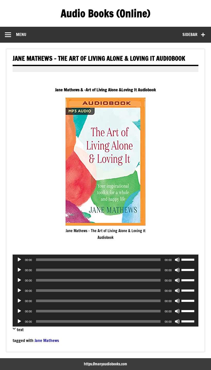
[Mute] (177, 259)
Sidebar (189, 34)
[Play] (19, 259)
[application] (105, 260)
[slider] (188, 259)
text (20, 329)
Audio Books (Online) (105, 13)
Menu (21, 34)
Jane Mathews (46, 340)
